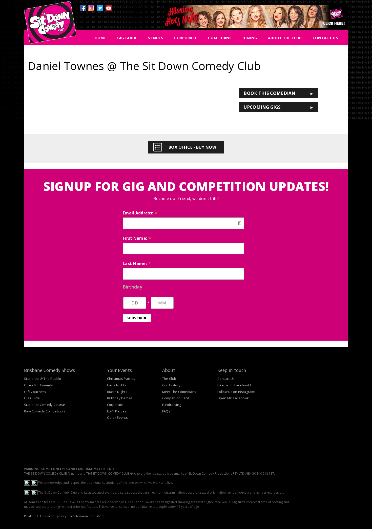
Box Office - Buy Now (192, 147)
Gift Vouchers (35, 391)
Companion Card (175, 398)
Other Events (117, 417)
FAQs (166, 411)
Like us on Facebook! (234, 385)
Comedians (220, 37)
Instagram (91, 8)
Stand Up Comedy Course (44, 404)
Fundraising (171, 404)
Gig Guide (127, 37)
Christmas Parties (121, 378)
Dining (249, 37)
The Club (169, 378)
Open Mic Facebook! (233, 398)
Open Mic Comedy (38, 385)
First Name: (137, 238)
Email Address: (140, 213)
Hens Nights (116, 385)
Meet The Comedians (179, 391)
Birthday (132, 287)
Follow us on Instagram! (236, 391)
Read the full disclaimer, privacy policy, (49, 516)
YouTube (109, 8)
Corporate (185, 37)
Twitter (100, 8)
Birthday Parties (120, 398)
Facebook (83, 8)
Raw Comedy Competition (44, 411)
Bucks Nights (117, 391)
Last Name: (137, 263)
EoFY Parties (117, 411)
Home (100, 37)
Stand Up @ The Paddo (42, 378)
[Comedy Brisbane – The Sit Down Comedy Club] (50, 24)
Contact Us (325, 37)
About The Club (285, 37)
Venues (155, 37)
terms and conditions (90, 516)
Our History (171, 385)
